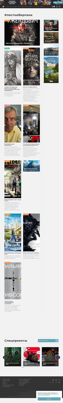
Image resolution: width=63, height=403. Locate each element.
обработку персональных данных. (48, 395)
